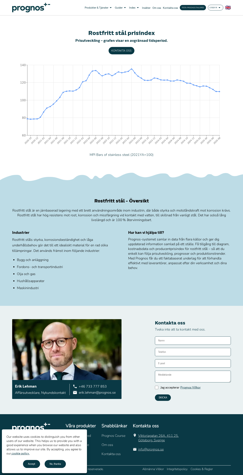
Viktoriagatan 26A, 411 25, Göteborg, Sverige (158, 437)
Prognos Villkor (190, 387)
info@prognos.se (151, 449)
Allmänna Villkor (153, 469)
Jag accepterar (180, 387)
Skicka (163, 397)
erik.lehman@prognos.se (97, 392)
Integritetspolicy (177, 469)
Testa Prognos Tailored (193, 7)
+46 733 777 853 (93, 386)
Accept (31, 464)
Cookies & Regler (202, 469)
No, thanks (55, 464)
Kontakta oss (121, 50)
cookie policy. (20, 453)
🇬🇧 (228, 8)
